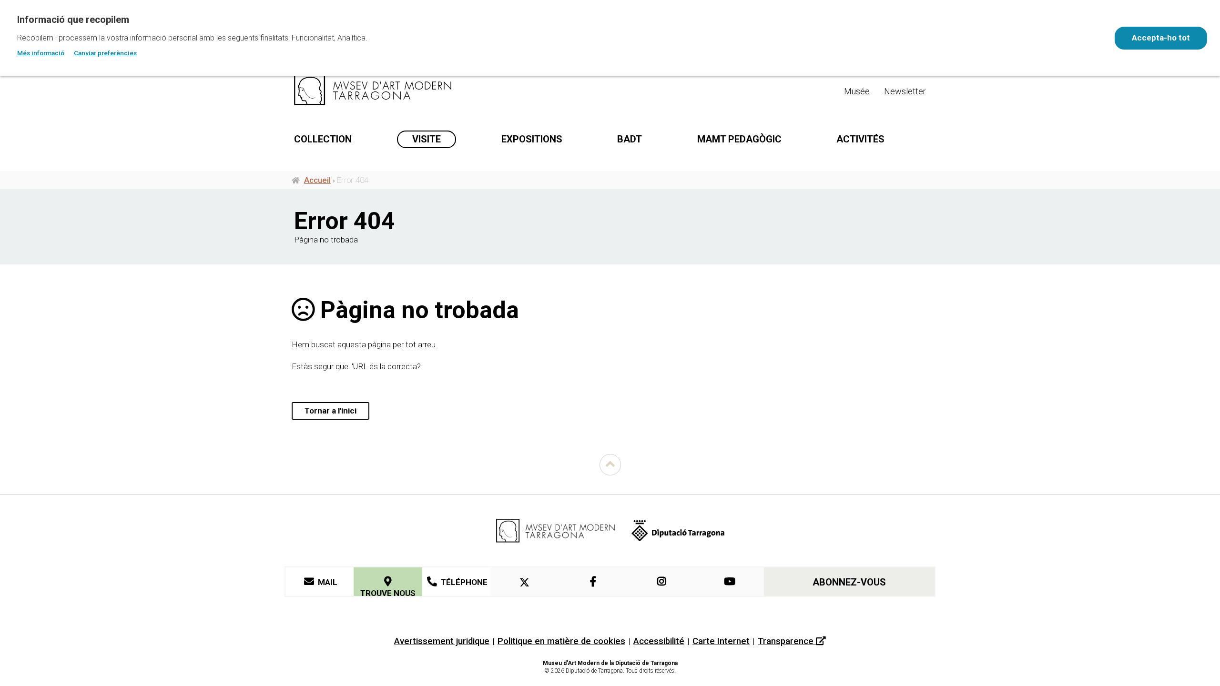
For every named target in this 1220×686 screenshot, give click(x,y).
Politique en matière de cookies (561, 641)
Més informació (40, 53)
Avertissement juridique (441, 641)
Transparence (787, 641)
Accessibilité (658, 641)
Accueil (317, 180)
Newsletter (905, 91)
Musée (857, 91)
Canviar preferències (105, 53)
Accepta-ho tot (1161, 37)
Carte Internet (721, 641)
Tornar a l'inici (330, 410)
